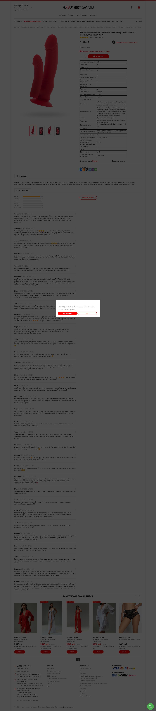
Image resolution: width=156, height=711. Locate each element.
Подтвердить (67, 313)
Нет (87, 313)
